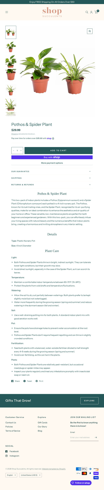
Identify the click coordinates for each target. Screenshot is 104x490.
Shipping (14, 134)
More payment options (52, 163)
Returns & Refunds (22, 185)
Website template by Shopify (54, 469)
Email (72, 432)
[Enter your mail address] (96, 437)
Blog (40, 431)
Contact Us (10, 422)
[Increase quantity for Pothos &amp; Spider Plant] (21, 150)
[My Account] (91, 12)
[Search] (87, 12)
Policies (9, 426)
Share (17, 381)
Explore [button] (89, 401)
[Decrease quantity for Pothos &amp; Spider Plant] (14, 150)
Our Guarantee (20, 171)
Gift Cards (42, 422)
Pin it (41, 381)
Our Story (42, 426)
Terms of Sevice (12, 431)
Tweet (29, 381)
